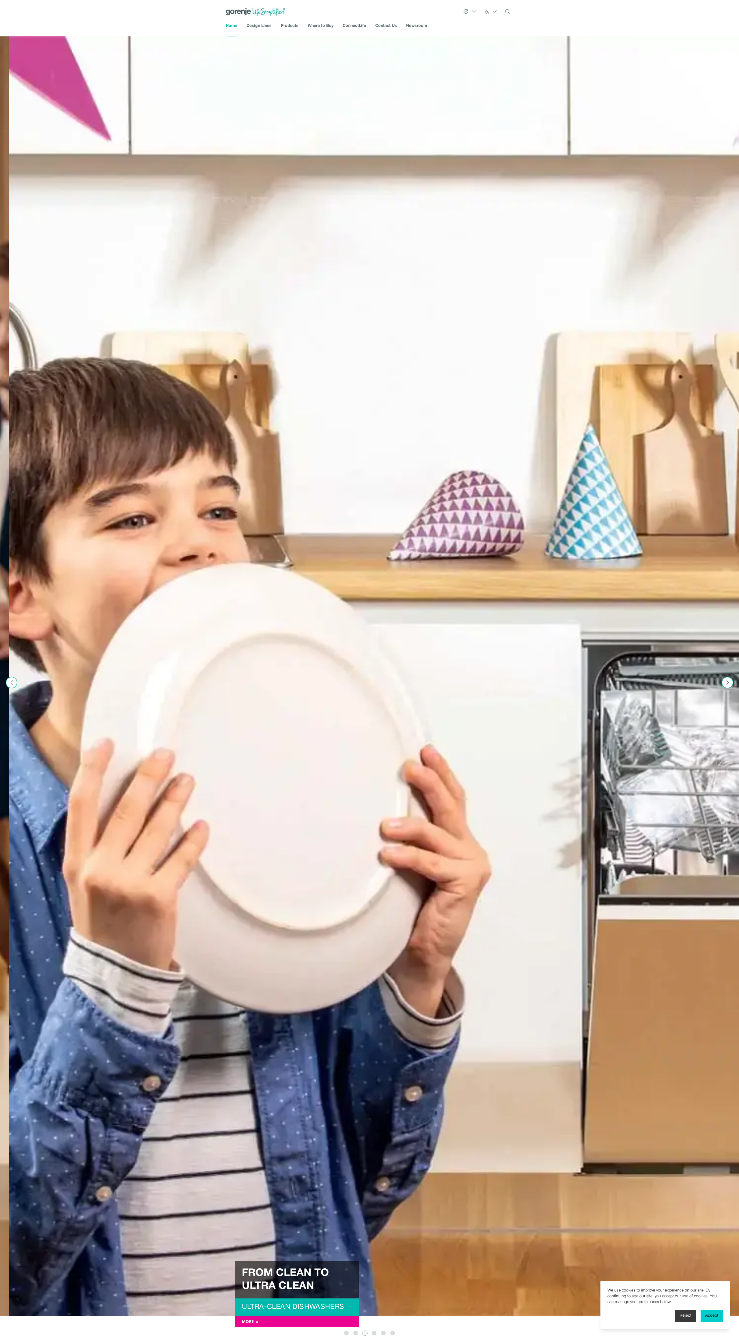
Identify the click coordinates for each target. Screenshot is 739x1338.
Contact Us (386, 26)
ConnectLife (354, 26)
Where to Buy (320, 26)
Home (231, 26)
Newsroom (416, 26)
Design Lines (259, 26)
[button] (346, 1333)
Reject (685, 1315)
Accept (711, 1315)
